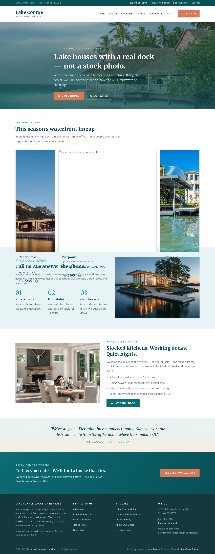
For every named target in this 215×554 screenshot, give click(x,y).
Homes (113, 13)
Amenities (127, 13)
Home (101, 13)
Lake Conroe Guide (126, 509)
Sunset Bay (171, 257)
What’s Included (123, 403)
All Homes (78, 509)
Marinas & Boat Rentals (129, 514)
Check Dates (99, 96)
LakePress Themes (190, 549)
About (170, 13)
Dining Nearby (123, 519)
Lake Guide (156, 13)
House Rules (80, 524)
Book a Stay (189, 13)
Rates (141, 13)
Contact (195, 2)
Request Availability (180, 473)
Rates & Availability (160, 2)
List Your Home (180, 2)
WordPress (153, 549)
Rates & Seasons (82, 514)
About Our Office (125, 524)
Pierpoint (69, 257)
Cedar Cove (27, 257)
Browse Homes (68, 96)
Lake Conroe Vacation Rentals (45, 549)
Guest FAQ (79, 530)
